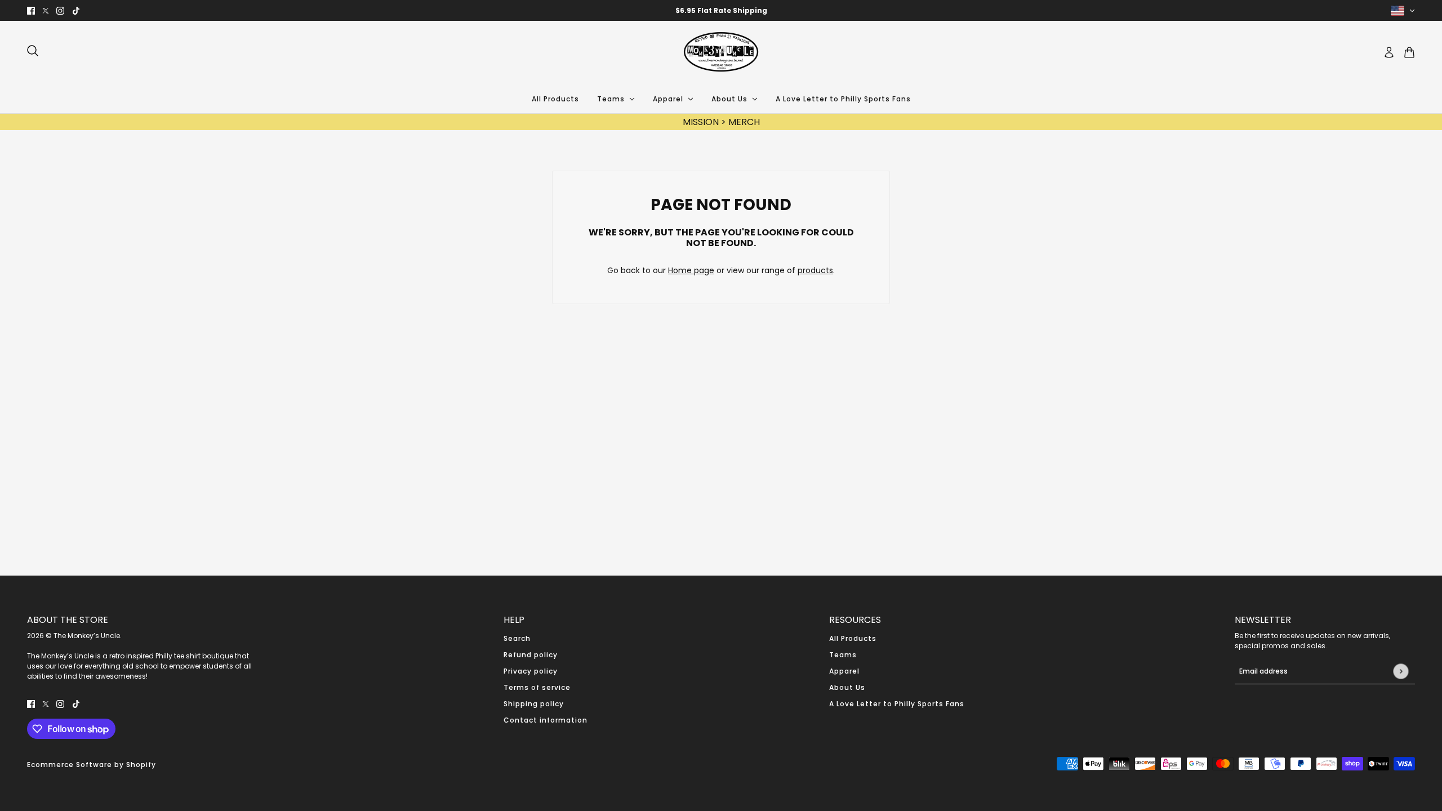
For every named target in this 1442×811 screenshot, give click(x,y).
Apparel (844, 671)
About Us (847, 687)
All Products (852, 638)
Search (517, 638)
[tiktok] (76, 10)
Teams (843, 655)
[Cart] (1409, 52)
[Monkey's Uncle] (721, 52)
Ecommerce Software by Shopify (91, 764)
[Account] (1389, 52)
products (815, 270)
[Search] (32, 50)
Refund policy (531, 655)
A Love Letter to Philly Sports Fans (896, 703)
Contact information (546, 720)
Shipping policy (534, 703)
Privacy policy (531, 671)
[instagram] (60, 10)
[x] (45, 10)
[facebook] (31, 10)
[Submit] (1400, 671)
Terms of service (537, 687)
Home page (691, 270)
